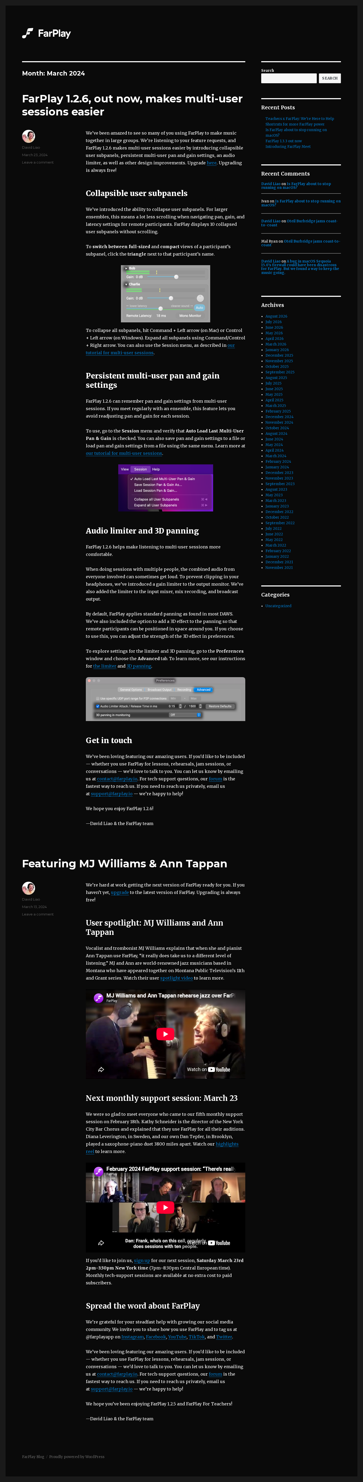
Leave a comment (38, 162)
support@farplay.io (112, 793)
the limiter (104, 666)
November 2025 (279, 361)
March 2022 (275, 545)
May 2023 (274, 495)
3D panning (138, 666)
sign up (142, 1260)
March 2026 (275, 344)
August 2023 (276, 489)
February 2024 (278, 461)
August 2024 (276, 433)
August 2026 (276, 316)
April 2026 (274, 338)
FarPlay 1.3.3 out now (283, 141)
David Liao (31, 147)
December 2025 (279, 355)
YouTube (177, 1336)
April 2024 (274, 450)
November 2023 (279, 478)
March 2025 (275, 405)
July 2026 (273, 322)
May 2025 (273, 394)
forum (215, 778)
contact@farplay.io (117, 778)
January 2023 (277, 506)
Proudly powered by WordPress (76, 1457)
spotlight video (176, 978)
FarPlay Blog (33, 1457)
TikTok (197, 1336)
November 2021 (279, 567)
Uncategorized (278, 606)
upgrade (120, 892)
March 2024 (275, 456)
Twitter (224, 1336)
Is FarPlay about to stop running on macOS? (296, 186)
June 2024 (274, 439)
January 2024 (277, 467)
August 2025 (276, 378)
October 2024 (277, 428)
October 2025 (277, 366)
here (212, 162)
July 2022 (273, 528)
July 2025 (273, 383)
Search (267, 70)
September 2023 (280, 484)
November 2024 (279, 422)
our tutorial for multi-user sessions (124, 453)
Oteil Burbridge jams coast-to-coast (299, 223)
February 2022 (278, 551)
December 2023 (279, 473)
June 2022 (274, 534)
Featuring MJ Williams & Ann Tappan (124, 863)
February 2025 (278, 411)
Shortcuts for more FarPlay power (295, 124)
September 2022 (280, 523)
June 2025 (274, 389)
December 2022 (279, 512)
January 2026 (277, 350)
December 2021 (279, 562)
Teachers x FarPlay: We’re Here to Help (299, 118)
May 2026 (274, 333)
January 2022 (277, 556)
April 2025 (274, 400)
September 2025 (279, 372)
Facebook (156, 1336)
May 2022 (274, 540)
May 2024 (274, 445)
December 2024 (279, 417)
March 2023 (275, 500)
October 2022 (277, 517)
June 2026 (274, 327)
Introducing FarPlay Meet (288, 146)
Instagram (132, 1336)
